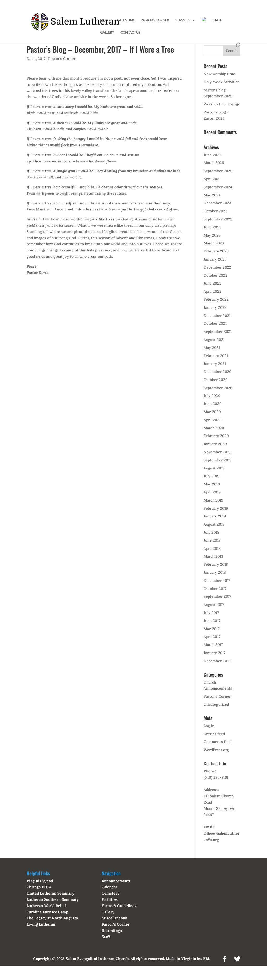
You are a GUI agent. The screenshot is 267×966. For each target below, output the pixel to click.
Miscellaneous (114, 918)
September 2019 (218, 460)
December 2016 (217, 661)
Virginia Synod (40, 881)
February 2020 (216, 435)
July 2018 (211, 532)
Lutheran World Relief (46, 905)
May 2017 (212, 628)
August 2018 (214, 524)
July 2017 (211, 612)
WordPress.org (216, 749)
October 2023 (215, 211)
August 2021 (214, 339)
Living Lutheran (41, 924)
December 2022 (217, 267)
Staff (217, 20)
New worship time (219, 73)
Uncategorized (216, 704)
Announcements (116, 881)
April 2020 (213, 420)
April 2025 (212, 179)
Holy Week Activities (222, 82)
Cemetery (110, 893)
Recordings (112, 930)
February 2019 (216, 508)
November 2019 (217, 452)
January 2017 (215, 652)
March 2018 (213, 556)
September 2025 (218, 170)
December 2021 (217, 315)
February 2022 (216, 299)
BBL (206, 958)
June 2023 (212, 227)
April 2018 (212, 548)
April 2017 (212, 636)
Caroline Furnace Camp (47, 912)
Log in (209, 725)
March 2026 (214, 162)
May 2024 (212, 195)
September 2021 (218, 331)
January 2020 (215, 444)
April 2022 (212, 291)
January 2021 (215, 363)
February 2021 (216, 355)
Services (182, 20)
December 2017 (217, 580)
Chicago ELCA (39, 887)
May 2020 (212, 411)
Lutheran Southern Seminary (53, 899)
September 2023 (218, 219)
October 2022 (215, 275)
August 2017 (214, 604)
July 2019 (211, 476)
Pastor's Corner (61, 58)
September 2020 (218, 387)
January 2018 (215, 572)
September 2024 (218, 187)
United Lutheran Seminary (50, 893)
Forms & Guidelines (119, 905)
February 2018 (216, 564)
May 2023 (212, 235)
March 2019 (213, 500)
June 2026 (212, 155)
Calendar (125, 20)
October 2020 (216, 379)
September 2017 (217, 596)
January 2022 (215, 307)
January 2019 (215, 516)
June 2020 (213, 403)
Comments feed (218, 741)
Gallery (107, 32)
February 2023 (216, 251)
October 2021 (215, 323)
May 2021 (212, 347)
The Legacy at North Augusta (52, 918)
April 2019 (212, 492)
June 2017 (212, 620)
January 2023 (215, 259)
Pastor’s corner (155, 20)
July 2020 (212, 395)
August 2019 (214, 468)
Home (105, 20)
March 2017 (213, 644)
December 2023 (217, 203)
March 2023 (214, 243)
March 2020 (214, 428)
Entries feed (214, 734)
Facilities (110, 899)
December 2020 (218, 371)
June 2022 (212, 283)
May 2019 (212, 484)
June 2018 (212, 540)
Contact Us (130, 32)
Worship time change (222, 104)
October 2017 (215, 588)
